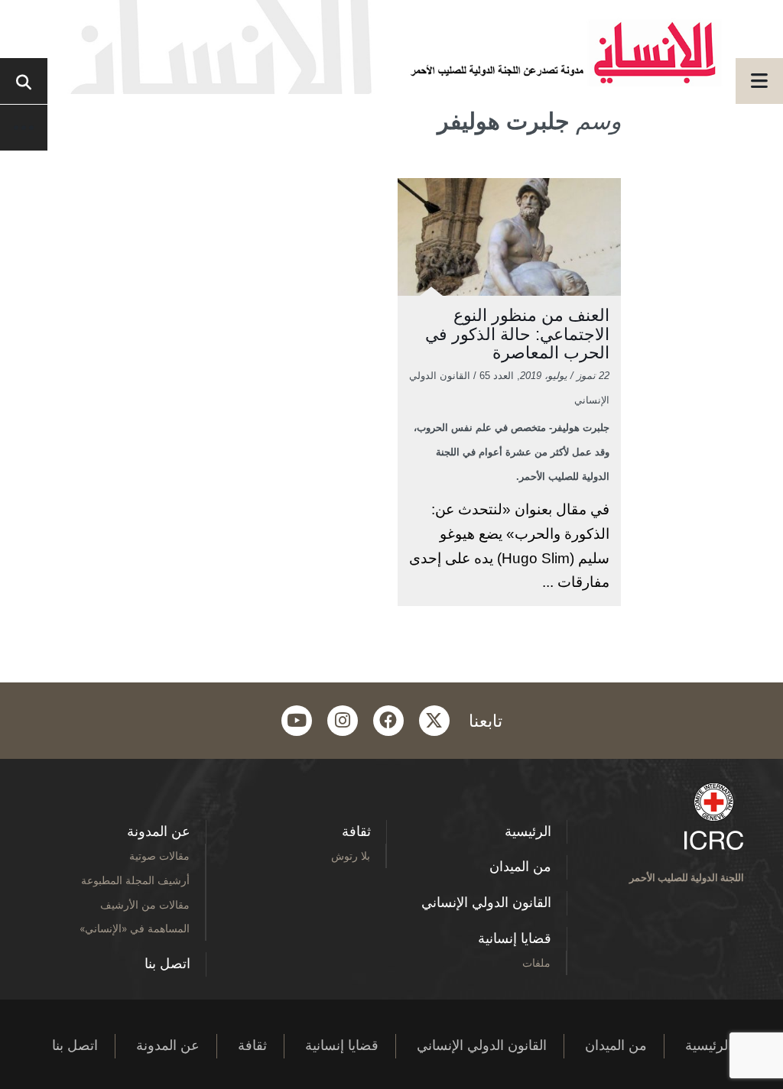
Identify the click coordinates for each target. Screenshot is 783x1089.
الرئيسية (528, 831)
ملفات (536, 962)
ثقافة (356, 831)
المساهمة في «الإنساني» (135, 928)
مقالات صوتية (159, 855)
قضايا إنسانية (514, 938)
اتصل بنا (167, 963)
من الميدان (520, 866)
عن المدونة (158, 831)
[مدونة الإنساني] (391, 47)
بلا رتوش (350, 855)
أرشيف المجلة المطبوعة (135, 880)
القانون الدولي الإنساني (486, 902)
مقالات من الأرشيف (145, 904)
